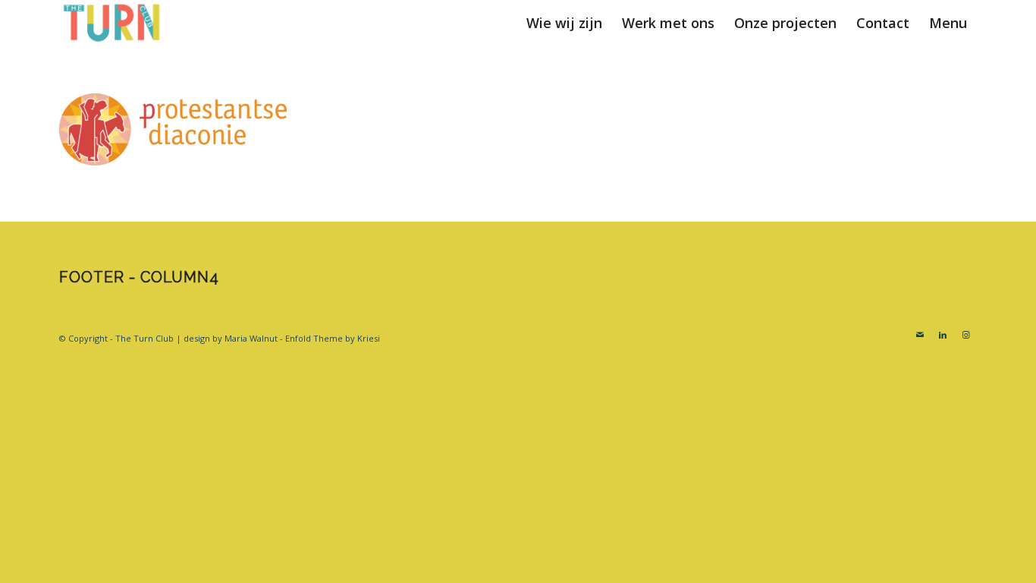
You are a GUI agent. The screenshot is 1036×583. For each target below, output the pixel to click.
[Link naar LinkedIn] (942, 334)
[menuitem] (564, 23)
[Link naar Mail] (920, 334)
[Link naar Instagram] (965, 334)
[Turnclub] (112, 23)
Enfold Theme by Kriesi (332, 338)
